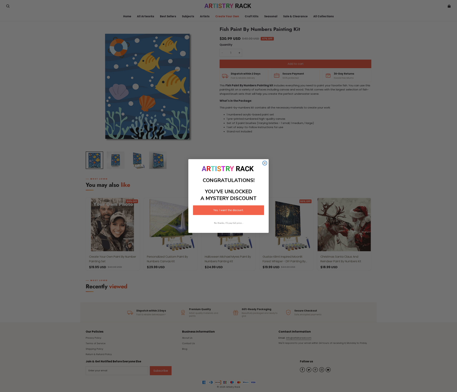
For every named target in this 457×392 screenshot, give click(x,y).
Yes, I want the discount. (228, 210)
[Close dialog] (265, 163)
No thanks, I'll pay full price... (228, 223)
